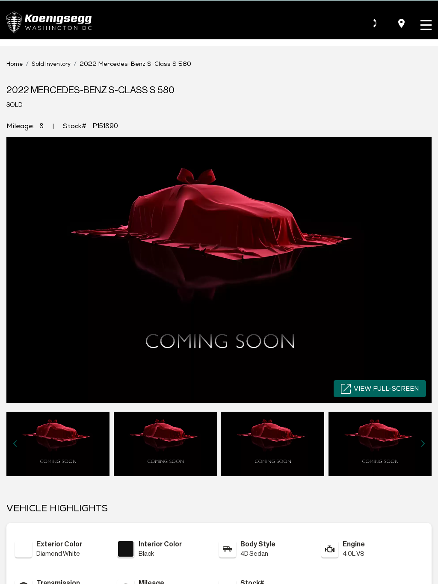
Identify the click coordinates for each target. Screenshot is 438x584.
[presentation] (15, 443)
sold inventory (51, 64)
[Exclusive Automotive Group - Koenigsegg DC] (49, 22)
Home (14, 64)
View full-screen (386, 388)
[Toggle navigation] (424, 23)
